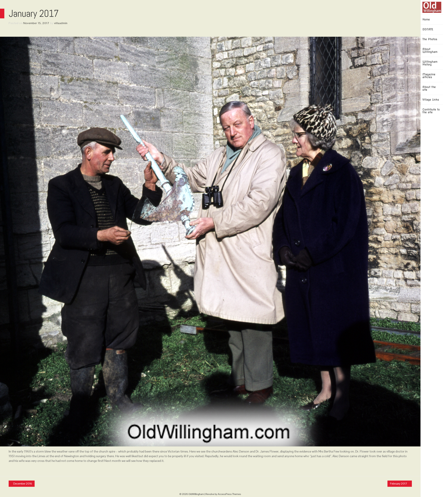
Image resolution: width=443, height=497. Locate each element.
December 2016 (22, 483)
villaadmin (60, 23)
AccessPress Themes (229, 494)
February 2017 (398, 483)
